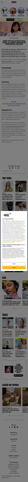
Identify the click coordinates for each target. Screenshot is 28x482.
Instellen (14, 263)
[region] (14, 241)
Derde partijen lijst (5, 259)
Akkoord (14, 267)
